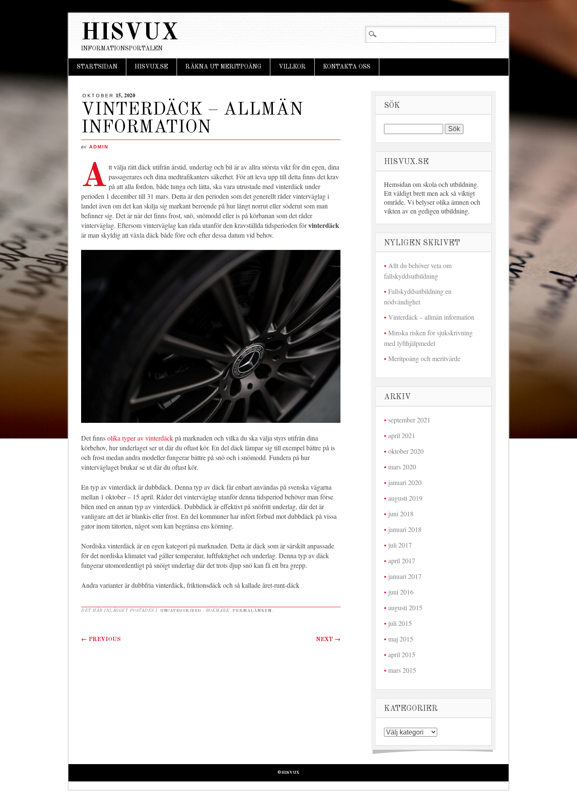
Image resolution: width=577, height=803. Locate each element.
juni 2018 (401, 513)
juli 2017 (400, 544)
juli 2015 (400, 623)
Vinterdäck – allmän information (431, 316)
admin (99, 146)
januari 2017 (405, 576)
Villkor (292, 67)
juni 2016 (401, 591)
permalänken (252, 610)
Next (328, 639)
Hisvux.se (151, 67)
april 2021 (401, 435)
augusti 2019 (405, 497)
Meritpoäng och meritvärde (424, 358)
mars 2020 (402, 466)
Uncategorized (180, 610)
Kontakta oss (346, 67)
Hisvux (129, 33)
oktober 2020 (406, 451)
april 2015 (401, 654)
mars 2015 (402, 670)
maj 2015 (400, 638)
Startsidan (97, 67)
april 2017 (401, 560)
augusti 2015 (405, 607)
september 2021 (409, 419)
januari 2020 (405, 482)
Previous (101, 639)
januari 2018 (405, 529)
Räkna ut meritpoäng (223, 67)
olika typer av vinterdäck (140, 437)
